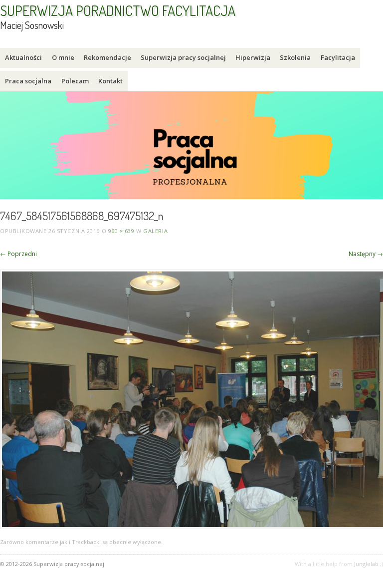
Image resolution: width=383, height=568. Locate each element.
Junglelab (366, 564)
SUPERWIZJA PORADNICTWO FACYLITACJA (117, 10)
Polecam (75, 80)
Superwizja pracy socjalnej (183, 57)
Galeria (155, 231)
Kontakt (110, 80)
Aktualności (23, 57)
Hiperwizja (252, 57)
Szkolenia (295, 57)
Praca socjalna (28, 80)
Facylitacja (338, 57)
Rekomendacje (107, 57)
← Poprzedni (18, 254)
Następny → (366, 254)
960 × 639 (121, 231)
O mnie (63, 57)
